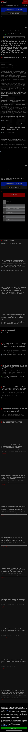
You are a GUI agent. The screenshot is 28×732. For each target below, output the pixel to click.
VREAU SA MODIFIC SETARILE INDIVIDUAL (14, 730)
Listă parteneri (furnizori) (5, 725)
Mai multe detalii (9, 710)
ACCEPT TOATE (14, 728)
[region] (14, 717)
